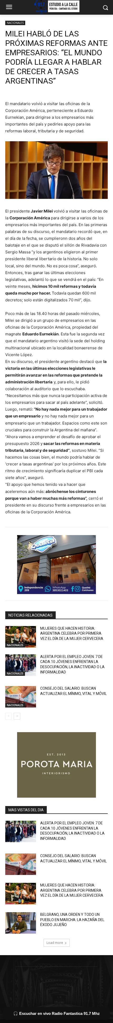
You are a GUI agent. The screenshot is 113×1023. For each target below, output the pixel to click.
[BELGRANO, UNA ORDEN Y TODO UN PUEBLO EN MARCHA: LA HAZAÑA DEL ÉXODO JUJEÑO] (20, 923)
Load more (55, 942)
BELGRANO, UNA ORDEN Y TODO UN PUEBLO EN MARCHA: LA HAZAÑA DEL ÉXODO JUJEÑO (72, 919)
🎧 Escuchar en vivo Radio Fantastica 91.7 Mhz (56, 1013)
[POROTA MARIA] (56, 765)
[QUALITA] (56, 564)
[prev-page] (8, 716)
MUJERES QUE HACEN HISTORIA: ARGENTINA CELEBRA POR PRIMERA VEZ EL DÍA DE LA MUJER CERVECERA (71, 633)
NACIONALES (15, 23)
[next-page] (17, 716)
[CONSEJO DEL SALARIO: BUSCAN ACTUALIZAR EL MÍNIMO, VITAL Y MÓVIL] (20, 697)
